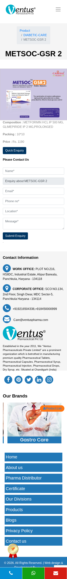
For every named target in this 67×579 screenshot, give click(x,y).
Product (25, 30)
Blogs (11, 520)
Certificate (15, 488)
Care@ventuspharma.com (30, 319)
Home (11, 457)
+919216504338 (23, 308)
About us (14, 467)
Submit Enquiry (15, 235)
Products (14, 509)
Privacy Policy (19, 530)
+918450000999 (46, 308)
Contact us (16, 541)
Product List (53, 408)
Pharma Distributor (24, 478)
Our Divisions (19, 499)
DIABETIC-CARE (35, 35)
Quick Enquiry (14, 150)
